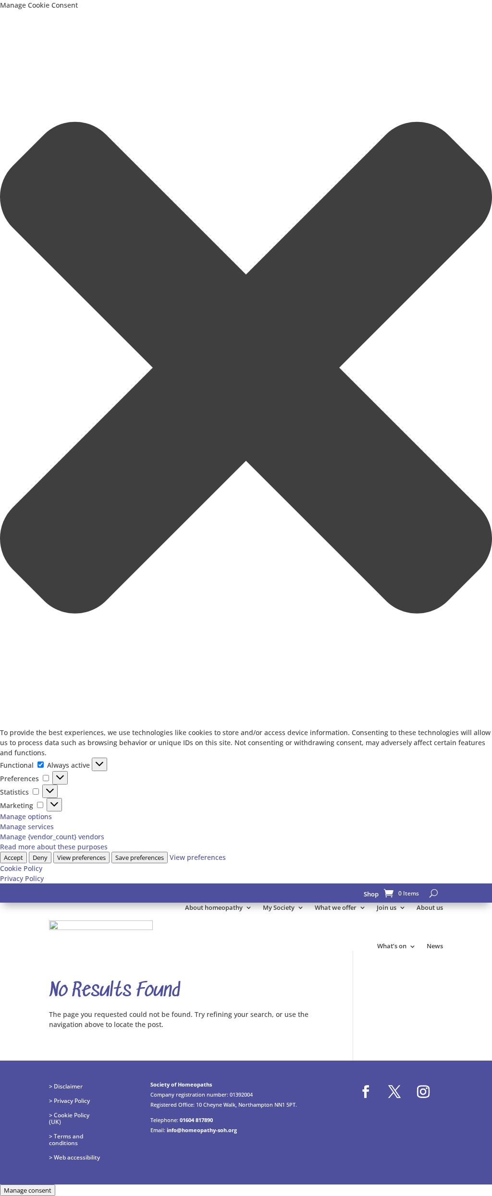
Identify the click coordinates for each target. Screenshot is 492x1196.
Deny (40, 857)
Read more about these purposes (54, 846)
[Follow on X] (394, 1091)
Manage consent (27, 1190)
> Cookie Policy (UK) (69, 1118)
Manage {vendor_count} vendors (52, 836)
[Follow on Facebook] (365, 1091)
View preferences (81, 857)
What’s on (391, 946)
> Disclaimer (66, 1086)
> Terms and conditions (66, 1139)
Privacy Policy (22, 878)
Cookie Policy (21, 868)
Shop (371, 894)
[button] (246, 368)
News (435, 946)
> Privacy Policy (69, 1100)
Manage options (26, 816)
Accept (13, 857)
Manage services (27, 826)
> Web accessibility (74, 1157)
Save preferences (139, 857)
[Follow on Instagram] (423, 1091)
